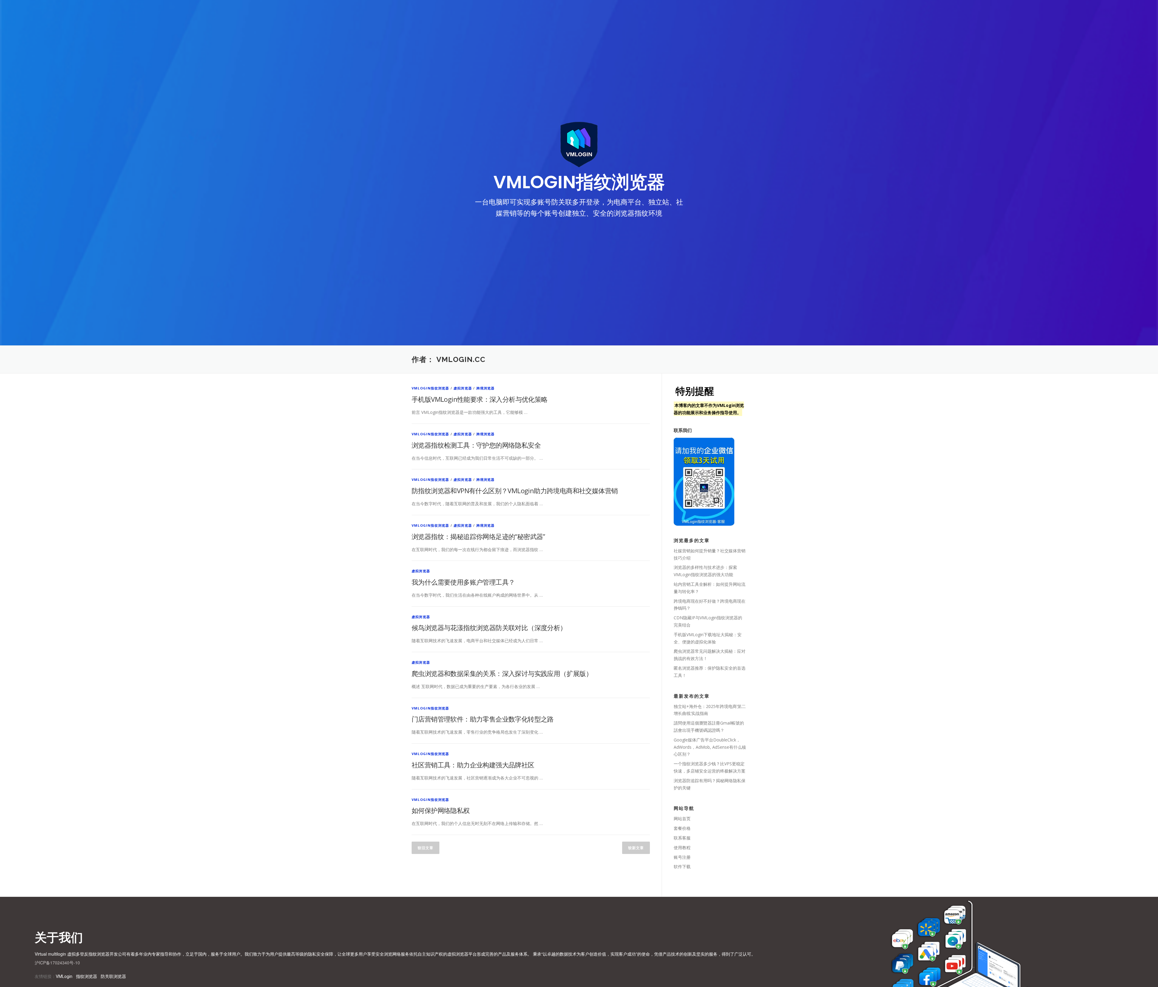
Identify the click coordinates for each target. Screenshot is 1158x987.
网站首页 (682, 818)
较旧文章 (425, 847)
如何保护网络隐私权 (441, 810)
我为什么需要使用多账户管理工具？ (463, 581)
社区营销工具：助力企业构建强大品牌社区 (473, 764)
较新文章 (636, 847)
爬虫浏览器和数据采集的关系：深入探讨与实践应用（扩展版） (502, 673)
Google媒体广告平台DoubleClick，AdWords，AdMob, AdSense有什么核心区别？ (710, 747)
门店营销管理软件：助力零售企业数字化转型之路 (483, 718)
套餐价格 (682, 828)
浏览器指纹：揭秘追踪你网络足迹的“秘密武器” (478, 536)
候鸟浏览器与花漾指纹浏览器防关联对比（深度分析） (489, 627)
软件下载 (682, 866)
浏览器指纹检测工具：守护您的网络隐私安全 (476, 444)
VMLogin (64, 976)
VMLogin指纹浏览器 (430, 388)
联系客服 (682, 838)
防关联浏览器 (113, 976)
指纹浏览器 (86, 976)
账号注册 (682, 857)
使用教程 (682, 847)
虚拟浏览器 (463, 388)
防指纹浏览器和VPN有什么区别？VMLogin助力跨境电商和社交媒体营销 (515, 490)
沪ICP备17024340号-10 (57, 963)
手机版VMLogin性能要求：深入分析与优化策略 (480, 399)
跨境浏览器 (485, 388)
